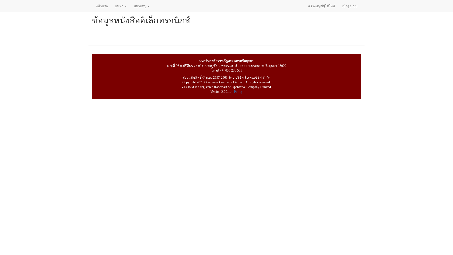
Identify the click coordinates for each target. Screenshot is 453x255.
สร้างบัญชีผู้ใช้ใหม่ (321, 6)
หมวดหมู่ (140, 6)
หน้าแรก (102, 6)
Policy (238, 92)
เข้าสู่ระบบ (349, 6)
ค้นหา (119, 6)
